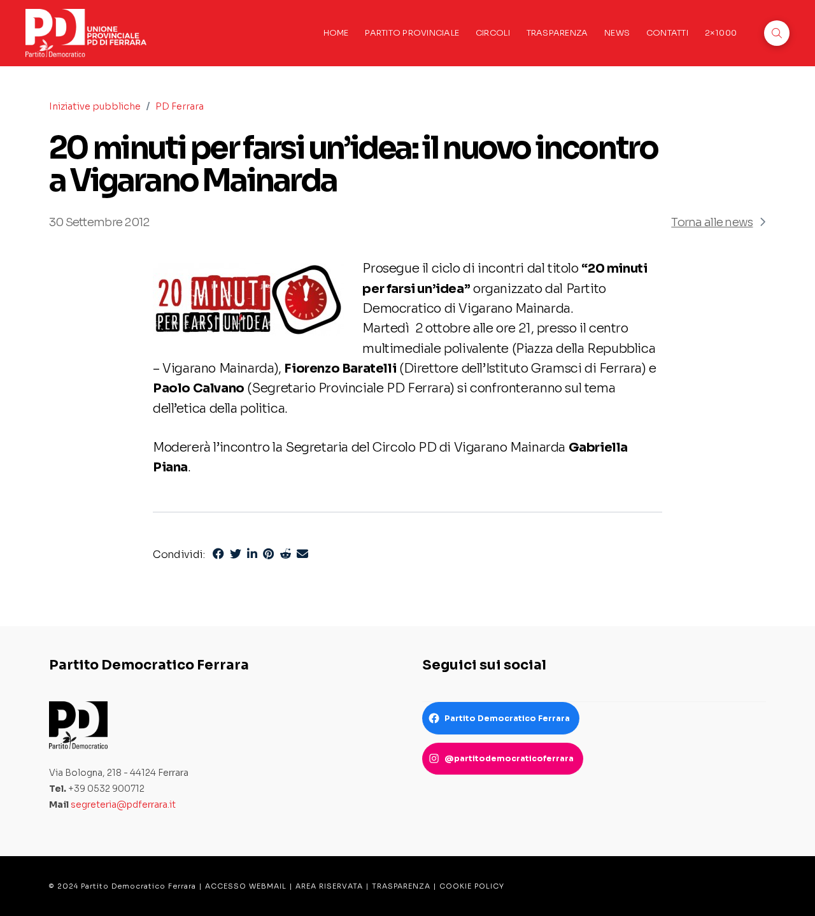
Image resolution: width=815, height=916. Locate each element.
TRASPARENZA (401, 886)
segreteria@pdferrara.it (123, 804)
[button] (777, 33)
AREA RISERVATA (329, 886)
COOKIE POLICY (471, 886)
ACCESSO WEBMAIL (246, 886)
